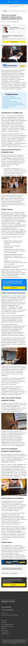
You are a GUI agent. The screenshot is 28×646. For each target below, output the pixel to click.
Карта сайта (4, 613)
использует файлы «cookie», (22, 639)
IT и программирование (7, 624)
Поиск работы (5, 633)
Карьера (3, 628)
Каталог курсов (8, 601)
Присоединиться (14, 41)
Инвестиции (4, 630)
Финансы (3, 620)
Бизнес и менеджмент (7, 626)
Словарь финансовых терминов (9, 615)
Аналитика (4, 622)
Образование (4, 632)
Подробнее (14, 287)
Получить (14, 584)
